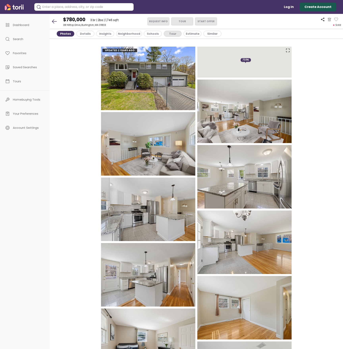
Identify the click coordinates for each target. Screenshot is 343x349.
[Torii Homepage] (17, 7)
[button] (25, 25)
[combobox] (87, 7)
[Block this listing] (329, 19)
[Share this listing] (323, 19)
